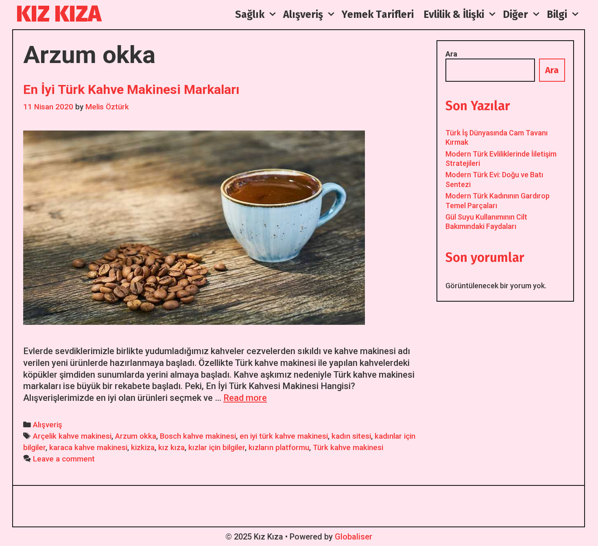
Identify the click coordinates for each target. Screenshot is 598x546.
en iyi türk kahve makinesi (284, 436)
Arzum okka (135, 436)
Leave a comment (64, 459)
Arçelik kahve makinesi (72, 436)
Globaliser (353, 537)
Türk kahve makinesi (348, 447)
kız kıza (171, 447)
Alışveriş (47, 424)
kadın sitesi (351, 436)
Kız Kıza (58, 14)
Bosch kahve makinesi (198, 436)
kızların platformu (279, 447)
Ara (451, 54)
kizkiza (143, 447)
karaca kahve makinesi (88, 447)
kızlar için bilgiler (216, 447)
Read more (245, 398)
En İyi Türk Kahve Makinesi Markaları (131, 89)
